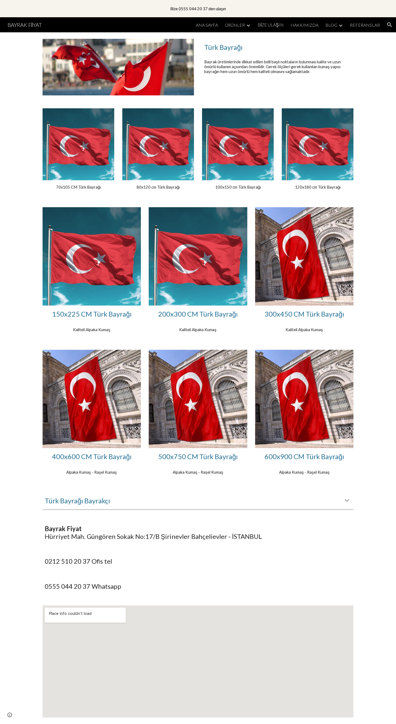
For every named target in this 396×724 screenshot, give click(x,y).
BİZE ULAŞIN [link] (271, 24)
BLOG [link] (331, 24)
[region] (198, 8)
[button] (389, 24)
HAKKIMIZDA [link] (304, 24)
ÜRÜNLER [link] (235, 24)
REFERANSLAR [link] (365, 24)
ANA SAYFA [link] (207, 24)
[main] (277, 47)
